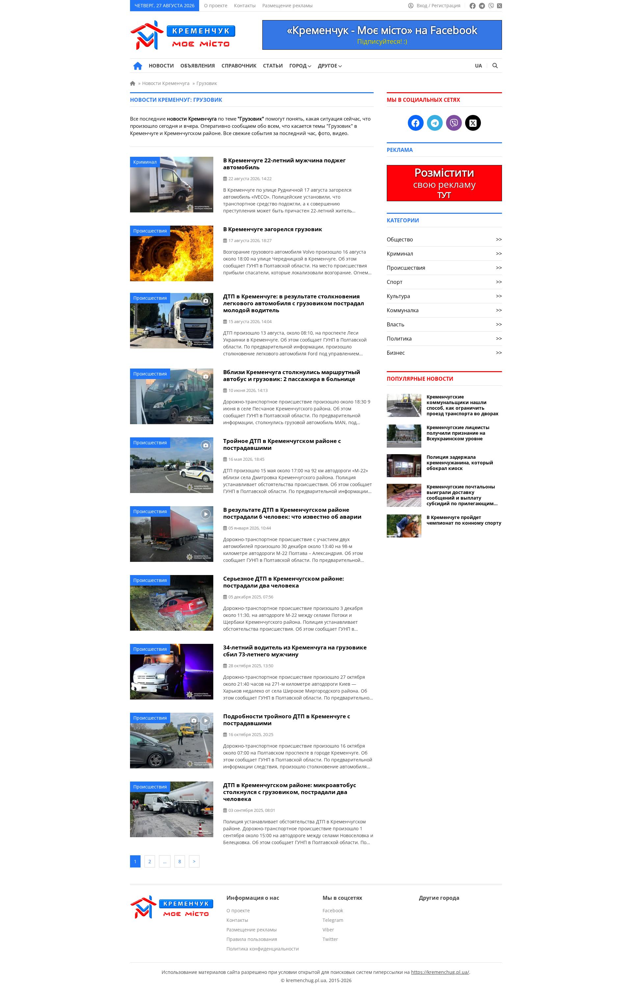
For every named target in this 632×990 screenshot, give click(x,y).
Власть (444, 324)
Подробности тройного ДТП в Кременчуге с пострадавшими (286, 719)
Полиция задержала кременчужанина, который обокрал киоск (460, 462)
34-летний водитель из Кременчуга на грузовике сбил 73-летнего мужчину (295, 651)
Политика (444, 338)
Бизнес (444, 352)
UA (478, 65)
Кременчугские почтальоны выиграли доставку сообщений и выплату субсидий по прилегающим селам (461, 495)
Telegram (333, 920)
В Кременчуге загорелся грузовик (272, 229)
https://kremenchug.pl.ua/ (440, 972)
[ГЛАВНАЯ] (137, 66)
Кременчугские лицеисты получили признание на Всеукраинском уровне (458, 433)
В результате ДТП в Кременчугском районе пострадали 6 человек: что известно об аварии (292, 513)
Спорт (444, 282)
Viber (328, 929)
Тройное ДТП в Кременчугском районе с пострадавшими (282, 444)
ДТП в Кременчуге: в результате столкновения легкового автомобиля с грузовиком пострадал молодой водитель (293, 303)
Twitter (330, 939)
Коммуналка (444, 310)
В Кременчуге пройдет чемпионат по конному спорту (464, 520)
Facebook (333, 910)
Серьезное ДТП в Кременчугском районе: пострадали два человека (283, 582)
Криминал (145, 162)
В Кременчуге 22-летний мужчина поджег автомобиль (284, 163)
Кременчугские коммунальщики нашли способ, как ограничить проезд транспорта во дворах (462, 405)
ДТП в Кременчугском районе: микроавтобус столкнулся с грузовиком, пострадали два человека (289, 792)
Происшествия (150, 231)
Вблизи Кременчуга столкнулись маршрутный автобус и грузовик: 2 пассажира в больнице (291, 375)
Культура (444, 296)
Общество (444, 239)
